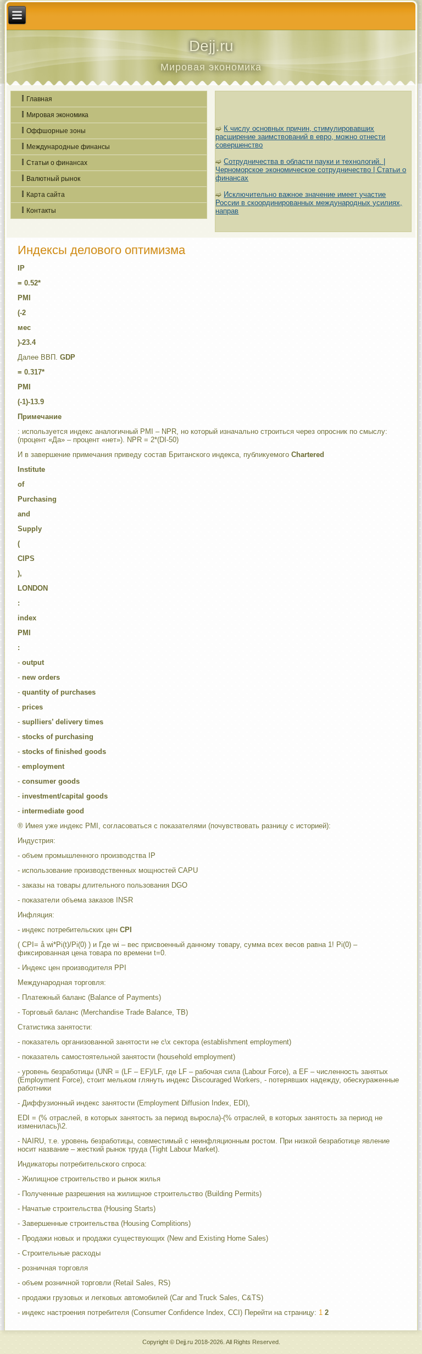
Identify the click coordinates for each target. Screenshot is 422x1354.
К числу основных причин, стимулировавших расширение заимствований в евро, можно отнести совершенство (300, 136)
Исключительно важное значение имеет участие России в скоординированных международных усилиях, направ (308, 202)
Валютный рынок (53, 179)
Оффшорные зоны (56, 131)
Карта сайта (45, 195)
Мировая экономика (57, 115)
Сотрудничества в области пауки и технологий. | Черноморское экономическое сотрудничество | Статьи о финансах (310, 169)
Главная (39, 99)
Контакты (41, 210)
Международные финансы (68, 147)
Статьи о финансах (56, 163)
